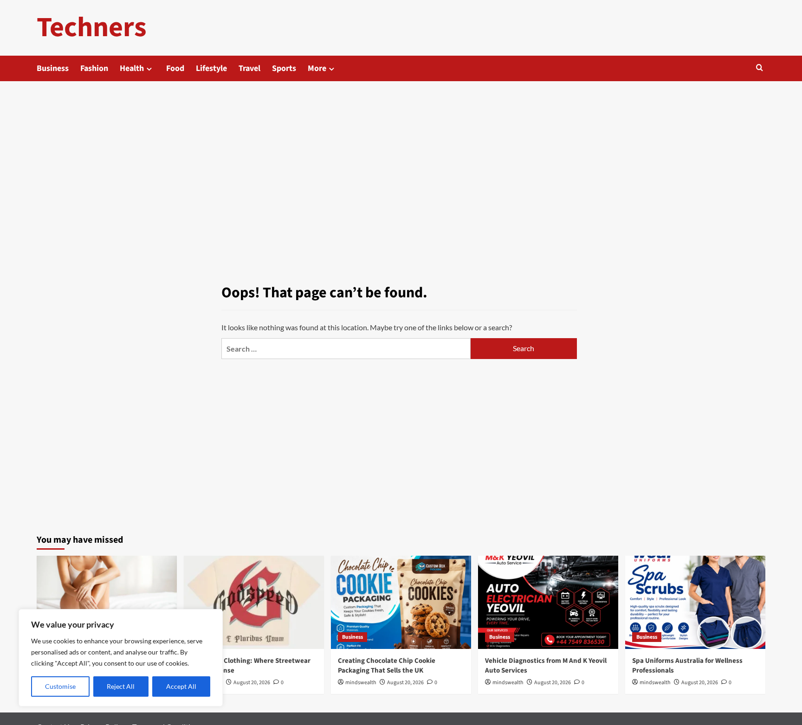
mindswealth (360, 683)
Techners (92, 27)
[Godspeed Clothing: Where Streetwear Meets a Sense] (254, 602)
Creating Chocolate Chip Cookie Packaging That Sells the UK (386, 665)
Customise (60, 686)
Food (175, 68)
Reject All (121, 686)
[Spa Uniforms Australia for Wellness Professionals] (695, 602)
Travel (249, 68)
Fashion (94, 68)
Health (132, 68)
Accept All (181, 686)
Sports (284, 68)
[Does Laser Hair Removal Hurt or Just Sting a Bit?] (107, 602)
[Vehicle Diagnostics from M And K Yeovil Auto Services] (548, 602)
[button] (759, 68)
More (317, 68)
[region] (121, 657)
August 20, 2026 (251, 683)
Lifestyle (211, 68)
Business (53, 68)
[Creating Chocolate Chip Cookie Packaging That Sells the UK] (401, 602)
